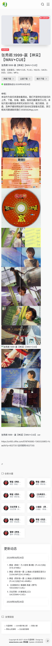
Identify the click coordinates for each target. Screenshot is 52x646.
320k (9, 72)
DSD (3, 72)
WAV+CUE (20, 70)
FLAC (29, 70)
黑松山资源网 (11, 629)
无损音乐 (5, 50)
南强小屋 (34, 626)
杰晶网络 (9, 626)
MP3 (16, 72)
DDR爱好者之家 (22, 626)
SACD (43, 70)
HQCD (36, 70)
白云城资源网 (24, 629)
